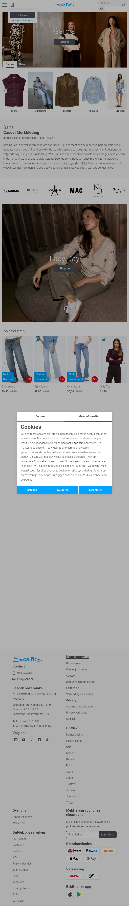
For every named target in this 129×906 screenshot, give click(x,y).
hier (38, 470)
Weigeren (63, 490)
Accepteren (95, 490)
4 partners (77, 443)
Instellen (32, 490)
